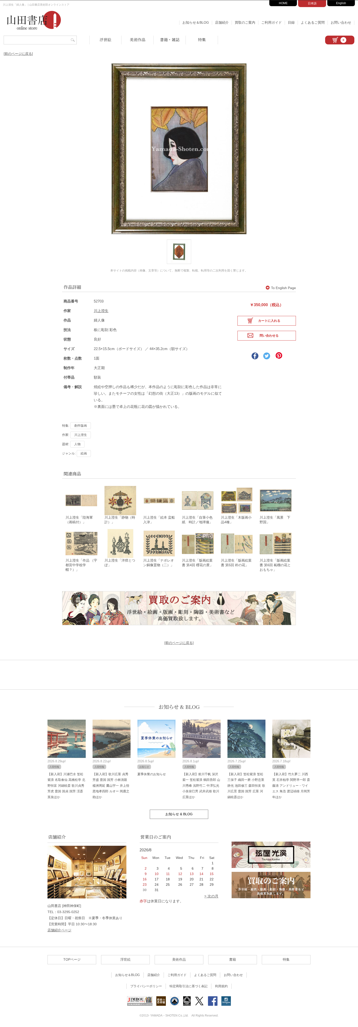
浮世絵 (105, 39)
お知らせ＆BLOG (195, 22)
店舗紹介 (222, 22)
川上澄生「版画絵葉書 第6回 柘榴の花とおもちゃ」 (275, 565)
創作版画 (80, 425)
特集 (202, 39)
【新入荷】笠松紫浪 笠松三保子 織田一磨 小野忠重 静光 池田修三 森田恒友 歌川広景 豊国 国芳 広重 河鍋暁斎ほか (246, 785)
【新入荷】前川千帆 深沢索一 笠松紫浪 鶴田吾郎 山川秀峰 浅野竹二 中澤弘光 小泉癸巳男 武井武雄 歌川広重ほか (201, 785)
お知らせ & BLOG (179, 706)
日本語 (312, 3)
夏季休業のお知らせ (151, 774)
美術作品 (137, 39)
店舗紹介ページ (59, 930)
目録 (291, 22)
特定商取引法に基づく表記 (188, 986)
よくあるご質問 (313, 22)
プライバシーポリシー (146, 986)
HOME (283, 3)
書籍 (232, 959)
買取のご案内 (245, 22)
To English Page (283, 288)
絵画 (84, 453)
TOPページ (72, 959)
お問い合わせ (341, 22)
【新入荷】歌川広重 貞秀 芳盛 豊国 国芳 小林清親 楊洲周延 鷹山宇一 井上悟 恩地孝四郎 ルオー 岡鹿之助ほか (111, 785)
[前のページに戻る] (18, 54)
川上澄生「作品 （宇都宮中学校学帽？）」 (81, 565)
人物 (77, 444)
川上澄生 (101, 311)
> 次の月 (211, 896)
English (341, 3)
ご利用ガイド (271, 22)
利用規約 (221, 986)
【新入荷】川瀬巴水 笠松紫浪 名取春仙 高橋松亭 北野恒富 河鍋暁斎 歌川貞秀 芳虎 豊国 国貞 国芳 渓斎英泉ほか (66, 785)
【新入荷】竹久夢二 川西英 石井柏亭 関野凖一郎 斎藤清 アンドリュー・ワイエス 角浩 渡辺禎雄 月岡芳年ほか (291, 785)
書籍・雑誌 (169, 39)
